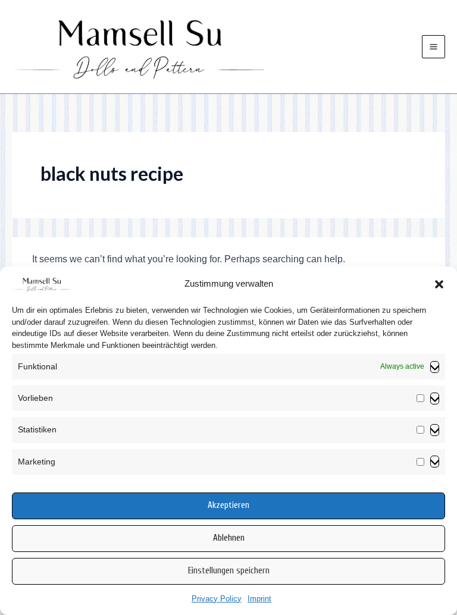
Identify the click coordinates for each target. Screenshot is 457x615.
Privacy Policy (217, 598)
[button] (439, 284)
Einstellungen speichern (229, 571)
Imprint (259, 598)
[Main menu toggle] (433, 46)
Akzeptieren (228, 505)
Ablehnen (229, 538)
